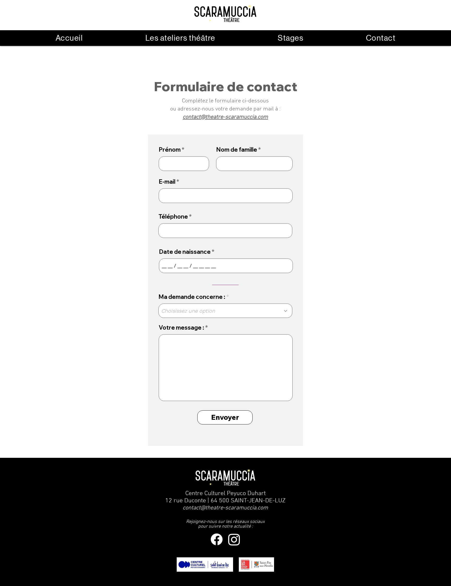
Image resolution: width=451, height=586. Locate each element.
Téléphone (173, 216)
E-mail (167, 181)
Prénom (170, 149)
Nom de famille (236, 149)
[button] (180, 38)
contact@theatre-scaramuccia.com (225, 507)
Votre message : (181, 327)
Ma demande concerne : (191, 297)
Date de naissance (185, 252)
